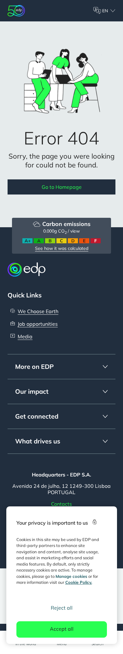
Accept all (61, 629)
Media (25, 336)
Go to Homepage (62, 187)
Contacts (61, 504)
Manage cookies (71, 576)
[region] (61, 575)
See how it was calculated (61, 248)
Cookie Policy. (78, 582)
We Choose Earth (38, 311)
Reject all (62, 608)
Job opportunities (38, 324)
